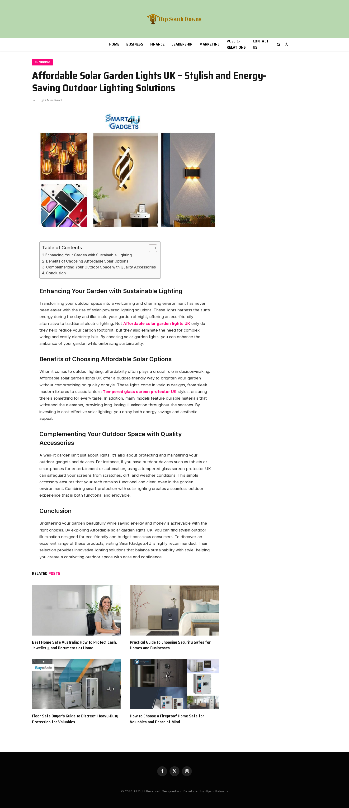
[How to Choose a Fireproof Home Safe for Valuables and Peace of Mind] (174, 684)
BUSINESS (134, 44)
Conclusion (56, 273)
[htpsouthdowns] (174, 19)
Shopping (42, 62)
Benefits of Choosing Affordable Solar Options (87, 261)
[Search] (278, 44)
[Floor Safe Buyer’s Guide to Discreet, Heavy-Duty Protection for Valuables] (76, 684)
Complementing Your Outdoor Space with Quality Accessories (101, 267)
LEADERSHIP (182, 44)
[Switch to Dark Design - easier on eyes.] (285, 44)
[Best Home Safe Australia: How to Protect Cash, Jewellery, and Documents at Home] (76, 610)
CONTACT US (261, 44)
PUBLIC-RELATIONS (236, 44)
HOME (114, 44)
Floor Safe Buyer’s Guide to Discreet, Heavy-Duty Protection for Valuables (75, 719)
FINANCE (157, 44)
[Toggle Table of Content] (150, 248)
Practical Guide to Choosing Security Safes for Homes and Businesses (170, 645)
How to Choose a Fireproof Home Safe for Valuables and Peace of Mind (167, 719)
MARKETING (209, 44)
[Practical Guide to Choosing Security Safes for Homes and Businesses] (174, 610)
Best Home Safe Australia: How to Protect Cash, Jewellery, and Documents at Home (74, 645)
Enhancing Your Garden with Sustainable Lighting (88, 255)
